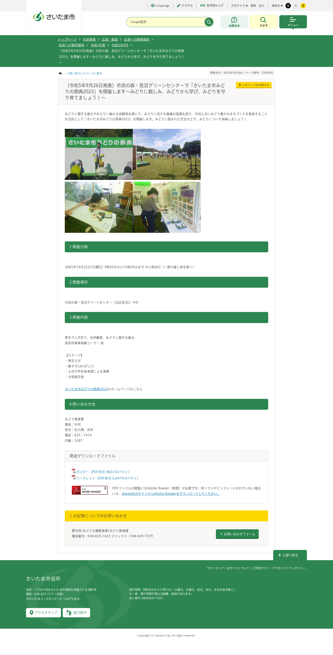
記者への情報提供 (137, 39)
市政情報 (89, 39)
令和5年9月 (120, 45)
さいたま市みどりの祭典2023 (86, 389)
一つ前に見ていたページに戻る (83, 73)
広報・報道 (110, 39)
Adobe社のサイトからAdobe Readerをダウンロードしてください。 (171, 493)
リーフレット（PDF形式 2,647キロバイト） (108, 478)
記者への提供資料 (71, 45)
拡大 (261, 5)
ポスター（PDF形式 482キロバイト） (103, 471)
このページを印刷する (255, 85)
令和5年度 (98, 45)
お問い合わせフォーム (239, 534)
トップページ (67, 39)
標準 (253, 5)
